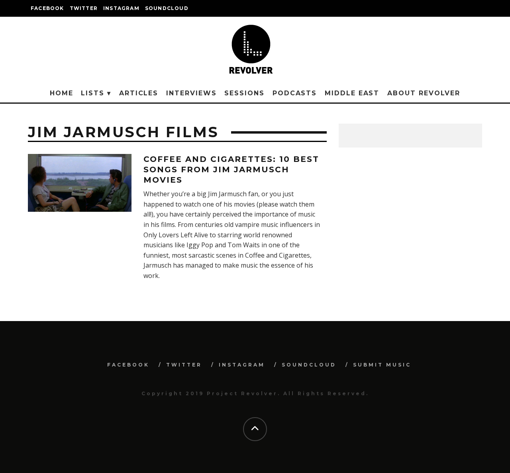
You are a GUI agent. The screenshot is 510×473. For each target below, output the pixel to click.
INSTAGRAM (121, 8)
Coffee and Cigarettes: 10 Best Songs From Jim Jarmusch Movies (231, 169)
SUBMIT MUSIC (382, 365)
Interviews (191, 93)
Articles (138, 93)
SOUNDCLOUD (166, 8)
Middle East (352, 93)
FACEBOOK (47, 8)
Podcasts (295, 93)
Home (61, 93)
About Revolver (423, 93)
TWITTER (84, 8)
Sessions (244, 93)
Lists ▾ (96, 93)
